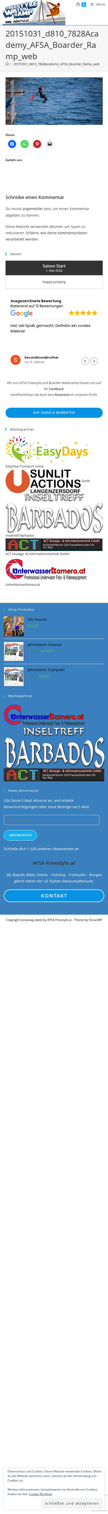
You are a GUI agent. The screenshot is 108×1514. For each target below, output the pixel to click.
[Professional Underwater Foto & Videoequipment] (45, 714)
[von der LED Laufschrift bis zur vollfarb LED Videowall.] (54, 774)
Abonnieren (20, 835)
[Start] (7, 64)
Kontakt (54, 895)
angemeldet (33, 208)
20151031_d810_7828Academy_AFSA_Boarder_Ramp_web (56, 64)
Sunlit (85, 480)
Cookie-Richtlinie (40, 1494)
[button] (94, 361)
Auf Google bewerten (54, 412)
